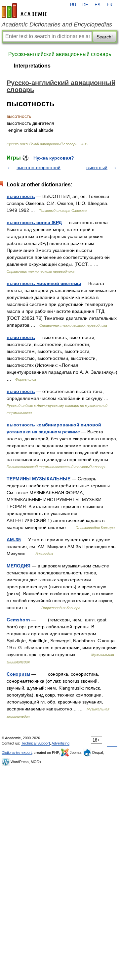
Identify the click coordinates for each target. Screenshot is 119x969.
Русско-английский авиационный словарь (59, 54)
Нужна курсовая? (53, 158)
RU (73, 5)
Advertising (60, 743)
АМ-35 (14, 539)
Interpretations (32, 66)
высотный (96, 167)
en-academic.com (25, 10)
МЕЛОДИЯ (18, 565)
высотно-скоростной (38, 167)
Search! (105, 36)
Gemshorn (18, 619)
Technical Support (35, 743)
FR (109, 5)
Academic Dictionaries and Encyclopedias (57, 24)
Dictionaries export (17, 752)
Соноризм (18, 674)
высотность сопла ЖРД (34, 222)
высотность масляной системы (44, 283)
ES (97, 5)
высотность (21, 196)
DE (85, 5)
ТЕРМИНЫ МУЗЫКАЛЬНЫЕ (38, 478)
